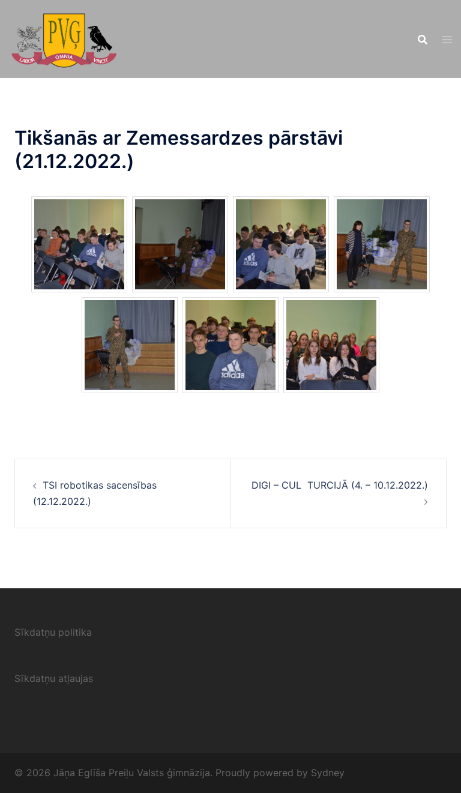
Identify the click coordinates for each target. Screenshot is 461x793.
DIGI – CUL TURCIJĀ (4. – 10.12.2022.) (340, 485)
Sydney (328, 773)
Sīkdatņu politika (53, 632)
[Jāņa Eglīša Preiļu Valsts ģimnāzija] (64, 38)
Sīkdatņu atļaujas (53, 678)
